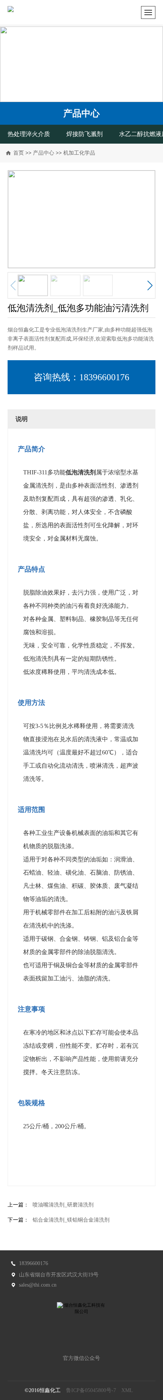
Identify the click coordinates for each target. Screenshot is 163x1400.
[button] (150, 285)
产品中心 (43, 153)
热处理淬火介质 (29, 134)
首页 (18, 153)
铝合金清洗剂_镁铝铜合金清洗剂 (71, 1220)
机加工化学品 (79, 153)
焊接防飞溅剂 (84, 134)
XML (127, 1390)
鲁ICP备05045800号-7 (91, 1390)
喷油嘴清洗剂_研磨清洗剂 (63, 1205)
